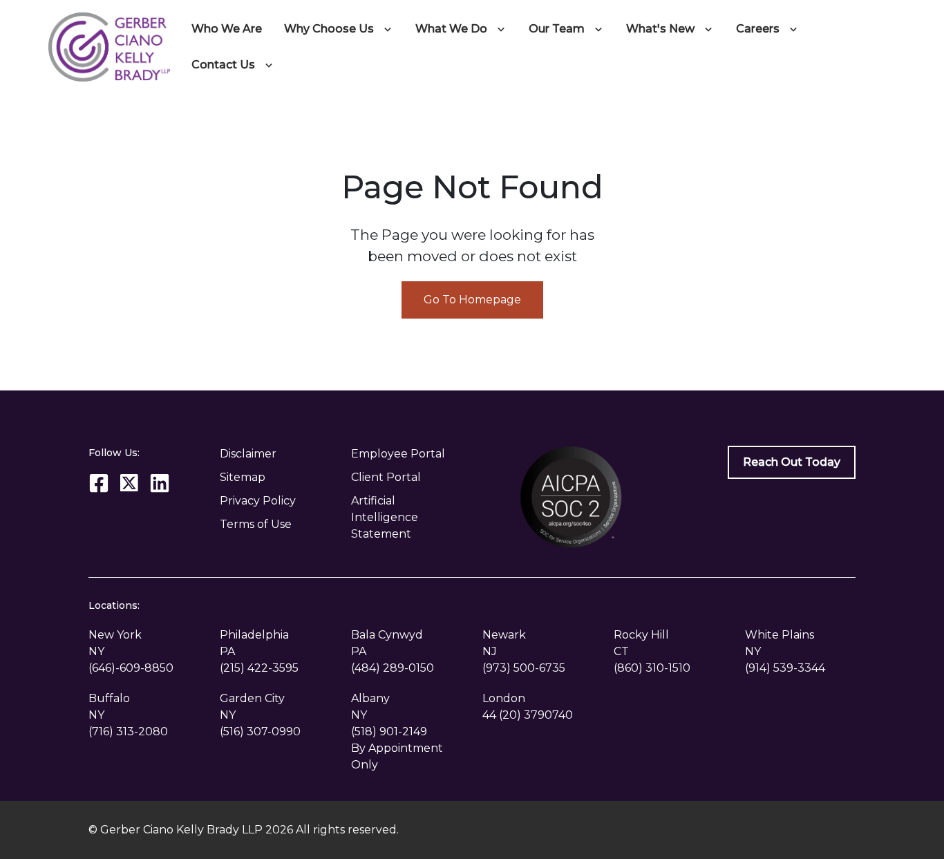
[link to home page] (109, 46)
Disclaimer (248, 453)
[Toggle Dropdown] (390, 29)
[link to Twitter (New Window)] (129, 483)
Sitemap (242, 477)
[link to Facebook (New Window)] (98, 483)
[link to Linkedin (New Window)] (159, 483)
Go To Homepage (472, 299)
